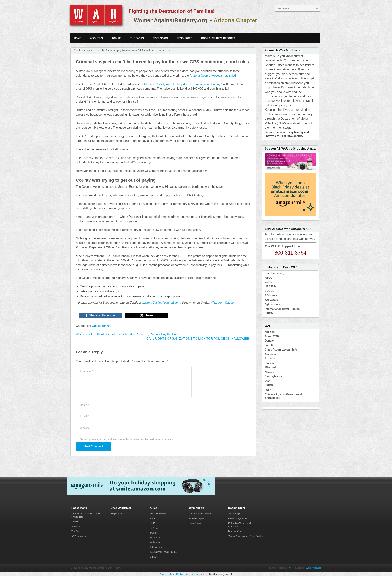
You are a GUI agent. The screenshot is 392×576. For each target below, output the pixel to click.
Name (84, 405)
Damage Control (236, 531)
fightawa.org (273, 304)
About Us (96, 38)
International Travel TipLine (282, 308)
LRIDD (269, 313)
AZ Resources (78, 536)
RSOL (268, 277)
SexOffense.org (274, 273)
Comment (86, 371)
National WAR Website (200, 513)
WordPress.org (313, 568)
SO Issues (271, 295)
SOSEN (269, 290)
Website (85, 427)
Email (84, 416)
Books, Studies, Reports (218, 38)
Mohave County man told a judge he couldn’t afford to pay (182, 84)
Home (77, 38)
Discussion (160, 38)
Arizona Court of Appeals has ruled (213, 75)
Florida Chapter (196, 518)
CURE (268, 282)
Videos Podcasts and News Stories (245, 536)
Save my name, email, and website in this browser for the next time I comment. (127, 439)
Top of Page (234, 513)
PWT (290, 568)
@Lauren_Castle (222, 302)
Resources (184, 38)
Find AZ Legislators (237, 518)
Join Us (116, 38)
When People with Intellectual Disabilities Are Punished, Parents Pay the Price (127, 334)
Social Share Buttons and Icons (179, 574)
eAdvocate (271, 299)
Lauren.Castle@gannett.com (161, 302)
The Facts (137, 38)
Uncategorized (101, 325)
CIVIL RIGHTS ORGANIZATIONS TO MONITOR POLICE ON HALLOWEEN (198, 338)
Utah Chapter (195, 523)
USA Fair (270, 286)
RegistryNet (116, 513)
